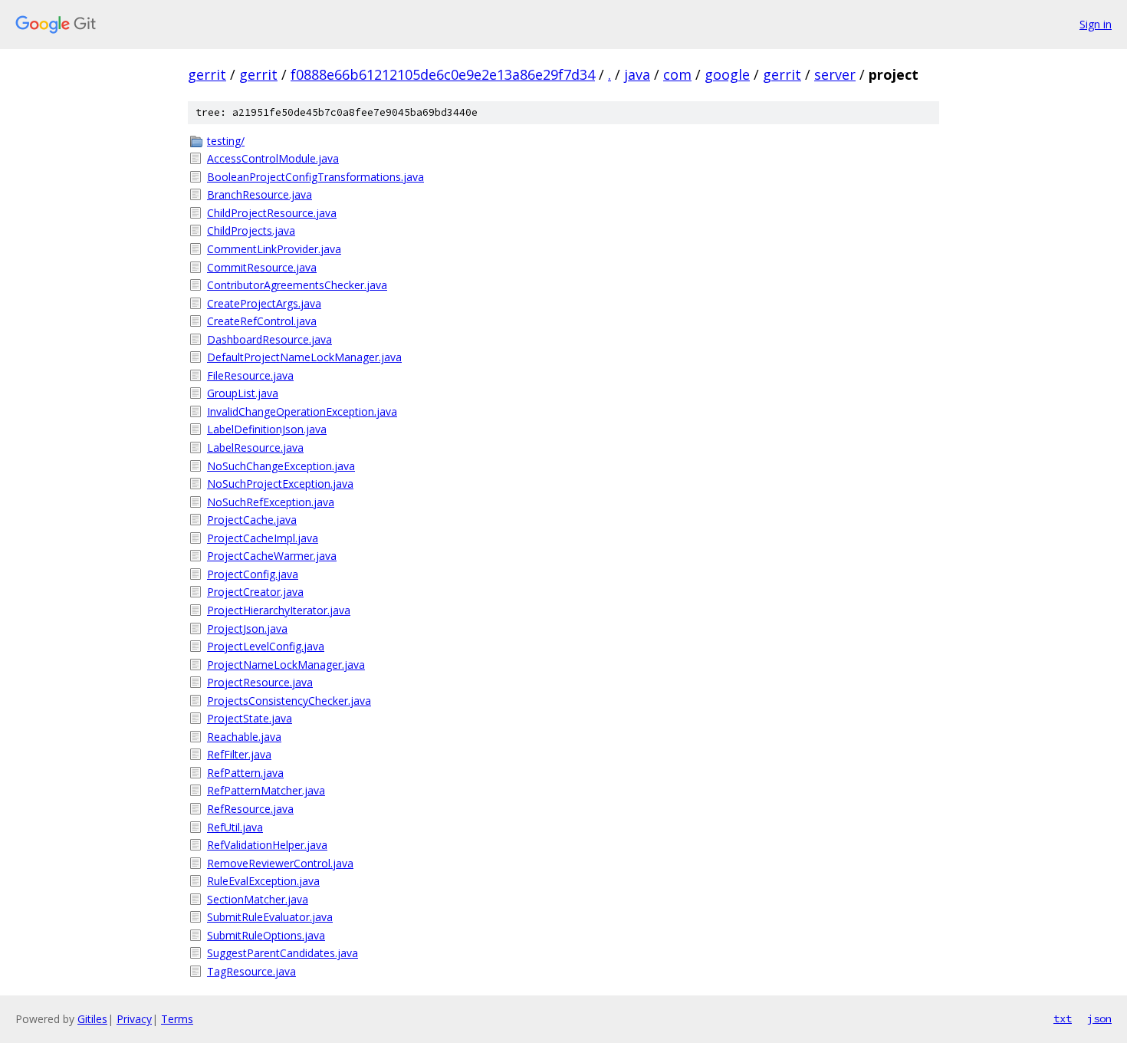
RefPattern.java (245, 772)
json (1099, 1018)
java (637, 74)
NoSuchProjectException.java (280, 483)
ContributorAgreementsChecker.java (297, 285)
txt (1062, 1018)
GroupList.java (242, 393)
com (677, 74)
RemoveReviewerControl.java (280, 863)
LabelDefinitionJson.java (267, 429)
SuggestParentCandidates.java (282, 953)
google (727, 74)
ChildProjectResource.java (272, 213)
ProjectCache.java (252, 519)
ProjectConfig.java (252, 574)
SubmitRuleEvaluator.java (270, 917)
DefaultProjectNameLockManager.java (304, 357)
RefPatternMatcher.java (266, 790)
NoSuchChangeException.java (281, 466)
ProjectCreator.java (255, 591)
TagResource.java (251, 971)
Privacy (134, 1019)
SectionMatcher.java (257, 899)
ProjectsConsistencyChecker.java (289, 700)
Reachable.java (244, 736)
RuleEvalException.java (263, 881)
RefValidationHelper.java (267, 844)
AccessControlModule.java (273, 158)
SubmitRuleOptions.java (266, 935)
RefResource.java (250, 808)
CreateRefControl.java (262, 321)
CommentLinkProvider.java (274, 249)
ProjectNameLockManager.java (286, 664)
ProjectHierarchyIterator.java (278, 610)
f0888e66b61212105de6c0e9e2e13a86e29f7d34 (443, 74)
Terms (177, 1019)
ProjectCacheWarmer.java (272, 555)
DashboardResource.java (269, 339)
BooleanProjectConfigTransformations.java (315, 176)
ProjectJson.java (247, 628)
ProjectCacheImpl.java (262, 538)
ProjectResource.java (260, 682)
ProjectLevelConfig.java (265, 646)
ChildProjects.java (251, 230)
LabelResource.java (255, 447)
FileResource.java (250, 375)
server (835, 74)
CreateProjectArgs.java (264, 303)
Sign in (1095, 24)
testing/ (226, 140)
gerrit (207, 74)
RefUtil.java (235, 827)
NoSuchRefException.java (270, 502)
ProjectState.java (249, 718)
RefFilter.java (239, 754)
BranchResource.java (259, 194)
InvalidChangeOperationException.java (302, 411)
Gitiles (92, 1019)
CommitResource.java (262, 267)
